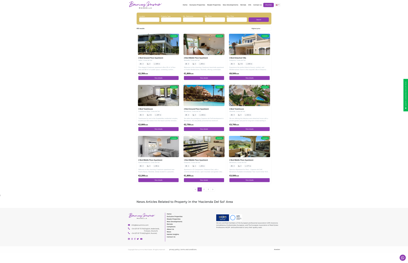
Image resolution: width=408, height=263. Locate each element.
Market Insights (173, 234)
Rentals (243, 5)
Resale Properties (214, 5)
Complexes (171, 227)
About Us (170, 229)
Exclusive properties (197, 5)
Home (185, 5)
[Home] (145, 5)
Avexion (277, 249)
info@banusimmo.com (140, 225)
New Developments (230, 5)
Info (249, 5)
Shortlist (268, 5)
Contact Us (257, 5)
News (169, 232)
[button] (277, 5)
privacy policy (174, 249)
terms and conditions (189, 249)
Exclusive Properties (174, 216)
